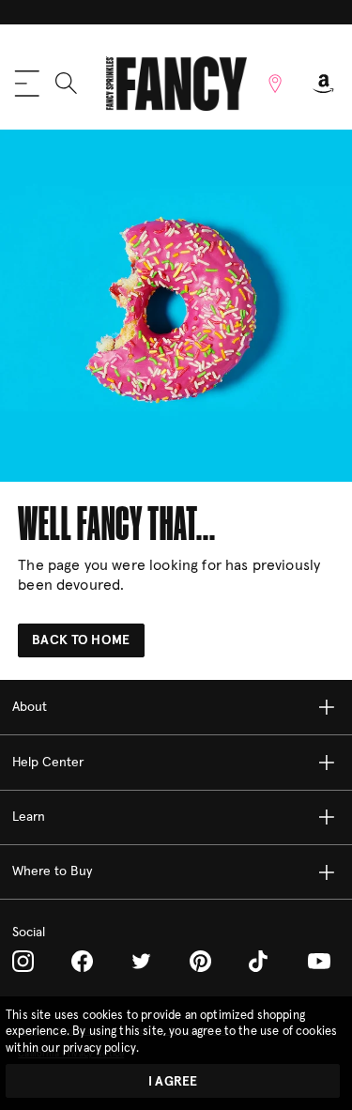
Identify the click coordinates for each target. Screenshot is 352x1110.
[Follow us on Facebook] (82, 961)
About (29, 707)
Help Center (48, 762)
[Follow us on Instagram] (23, 961)
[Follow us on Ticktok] (259, 961)
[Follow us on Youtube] (319, 961)
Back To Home (81, 640)
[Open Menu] (27, 84)
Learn (28, 817)
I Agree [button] (173, 1081)
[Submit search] (66, 83)
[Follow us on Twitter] (141, 961)
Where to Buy (52, 871)
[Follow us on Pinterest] (200, 961)
